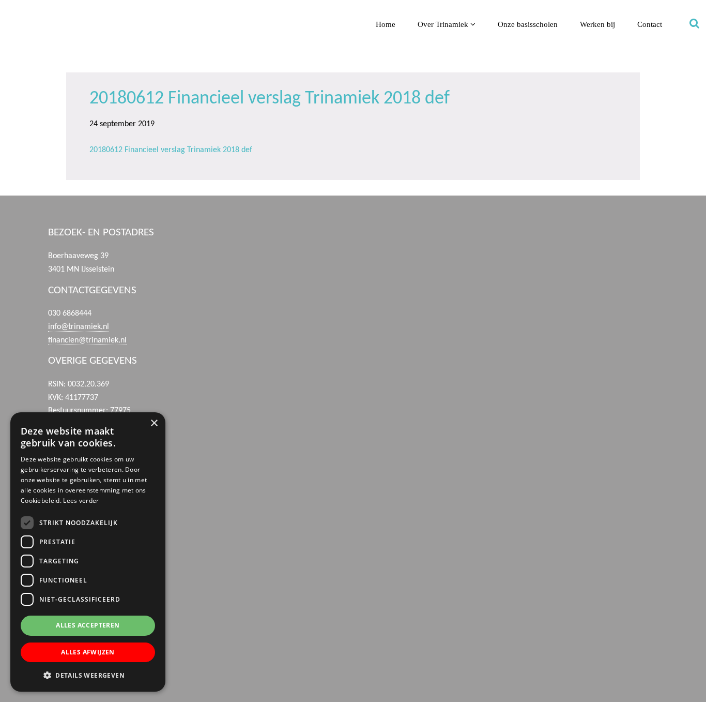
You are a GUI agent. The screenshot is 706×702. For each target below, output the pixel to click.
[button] (88, 675)
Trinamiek (13, 9)
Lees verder (81, 500)
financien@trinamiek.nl (87, 340)
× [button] (154, 423)
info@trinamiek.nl (78, 327)
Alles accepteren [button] (87, 625)
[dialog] (87, 552)
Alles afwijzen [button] (88, 652)
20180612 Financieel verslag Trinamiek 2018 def (170, 150)
